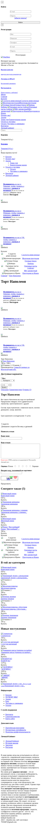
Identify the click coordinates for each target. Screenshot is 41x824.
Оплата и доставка (8, 122)
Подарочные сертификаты (15, 730)
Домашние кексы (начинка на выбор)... (16, 652)
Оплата (4, 124)
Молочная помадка (8, 588)
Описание (5, 390)
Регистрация (20, 55)
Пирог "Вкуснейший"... (10, 529)
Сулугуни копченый (9, 644)
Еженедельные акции (17, 120)
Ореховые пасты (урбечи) (30, 267)
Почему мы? (6, 115)
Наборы (31, 263)
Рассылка (9, 747)
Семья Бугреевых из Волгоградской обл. (15, 368)
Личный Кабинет (12, 741)
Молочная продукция (27, 103)
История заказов (11, 743)
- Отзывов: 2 (16, 365)
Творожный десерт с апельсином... (14, 578)
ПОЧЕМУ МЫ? (11, 697)
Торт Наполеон (15, 276)
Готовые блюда (20, 105)
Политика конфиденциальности (17, 732)
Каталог (4, 99)
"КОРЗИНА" (6, 669)
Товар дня (5, 120)
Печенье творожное (8, 617)
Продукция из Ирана (30, 273)
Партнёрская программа (14, 728)
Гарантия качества (12, 717)
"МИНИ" (4, 677)
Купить (4, 500)
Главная (4, 97)
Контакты (5, 126)
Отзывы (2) (27, 390)
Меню (3, 94)
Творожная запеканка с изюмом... (14, 512)
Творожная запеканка (9, 504)
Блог (7, 701)
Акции (3, 117)
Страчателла (5, 636)
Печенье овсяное (7, 599)
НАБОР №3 (5, 661)
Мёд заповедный (30, 271)
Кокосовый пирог (8, 496)
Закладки (9, 745)
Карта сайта (10, 719)
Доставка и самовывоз (15, 124)
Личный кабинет (7, 128)
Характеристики (15, 390)
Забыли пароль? (20, 18)
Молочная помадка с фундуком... (14, 609)
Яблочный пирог (7, 521)
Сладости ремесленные (30, 101)
